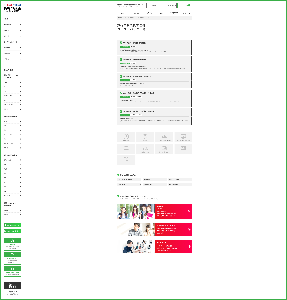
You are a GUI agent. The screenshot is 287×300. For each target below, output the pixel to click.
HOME (6, 19)
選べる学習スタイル (10, 42)
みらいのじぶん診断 (12, 231)
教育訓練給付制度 (148, 184)
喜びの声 (162, 13)
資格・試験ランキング (13, 225)
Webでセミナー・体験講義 (183, 140)
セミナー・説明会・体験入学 (169, 5)
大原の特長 (7, 25)
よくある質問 (186, 13)
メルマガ (183, 152)
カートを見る (185, 5)
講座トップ (123, 13)
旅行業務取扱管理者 (132, 17)
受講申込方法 (121, 184)
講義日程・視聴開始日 (164, 152)
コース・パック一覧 (149, 13)
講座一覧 (7, 30)
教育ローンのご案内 (174, 179)
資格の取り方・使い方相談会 (125, 179)
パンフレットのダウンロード (126, 152)
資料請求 (154, 5)
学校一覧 (7, 36)
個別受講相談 (147, 179)
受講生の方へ (8, 48)
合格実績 (7, 53)
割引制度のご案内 (145, 152)
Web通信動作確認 (173, 184)
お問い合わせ (8, 59)
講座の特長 (136, 13)
